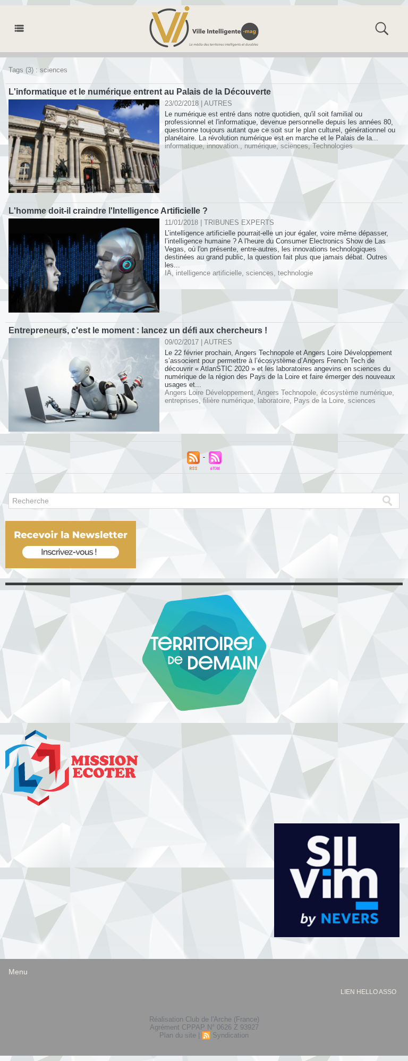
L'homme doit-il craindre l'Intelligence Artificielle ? (108, 210)
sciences (294, 146)
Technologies (332, 146)
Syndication (230, 1035)
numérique (260, 146)
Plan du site (177, 1035)
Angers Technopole (286, 393)
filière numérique (228, 401)
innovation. (223, 146)
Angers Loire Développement (209, 393)
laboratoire (274, 401)
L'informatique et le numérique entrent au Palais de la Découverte (139, 91)
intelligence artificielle (209, 273)
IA (168, 273)
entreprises (182, 401)
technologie (295, 273)
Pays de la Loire (319, 401)
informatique (183, 146)
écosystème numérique (356, 393)
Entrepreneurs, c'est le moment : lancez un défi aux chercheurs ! (137, 330)
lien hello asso (368, 992)
